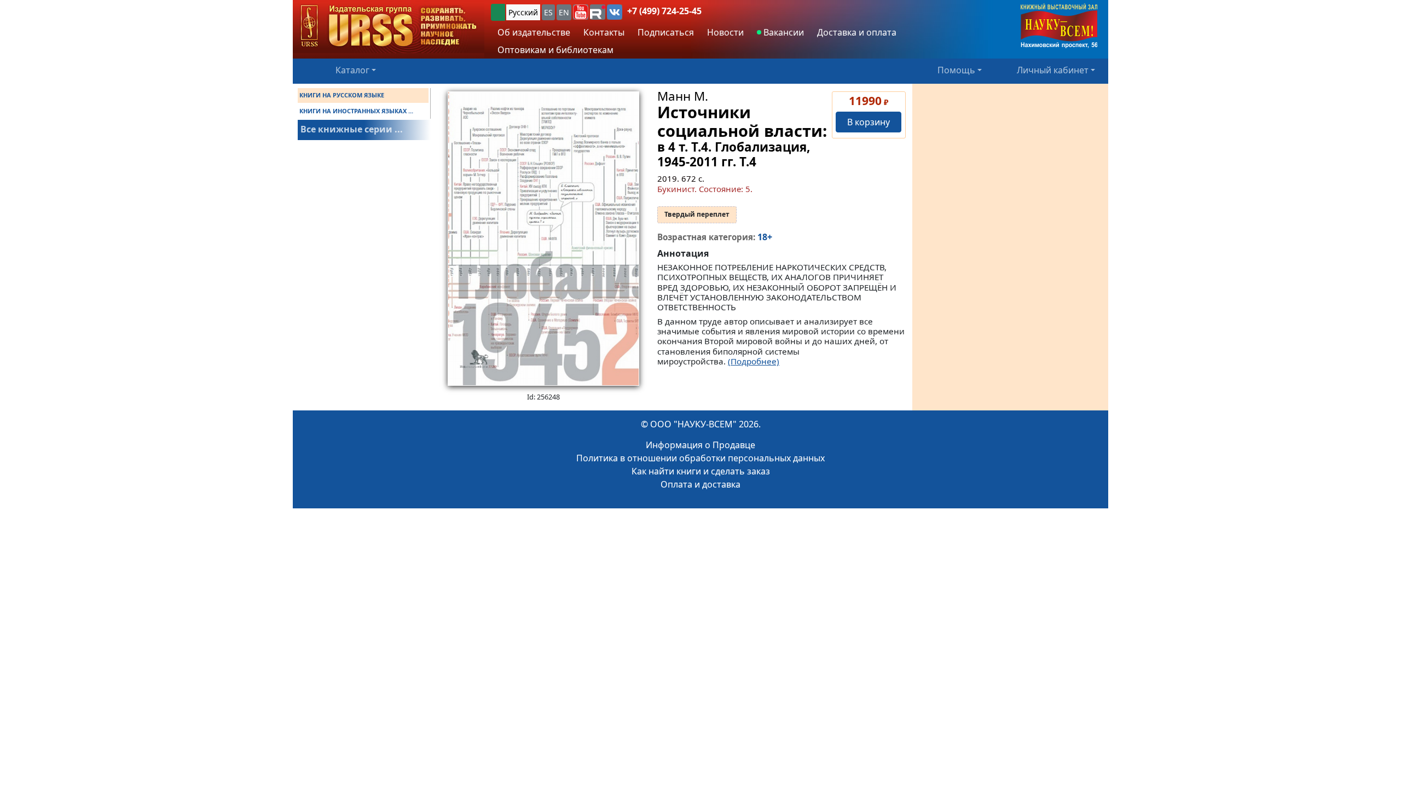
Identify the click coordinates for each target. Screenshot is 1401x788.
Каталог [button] (352, 70)
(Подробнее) (753, 361)
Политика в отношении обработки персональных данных (700, 458)
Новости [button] (725, 32)
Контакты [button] (603, 32)
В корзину (868, 122)
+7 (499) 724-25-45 (664, 11)
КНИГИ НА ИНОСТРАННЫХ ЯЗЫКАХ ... (356, 111)
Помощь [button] (956, 70)
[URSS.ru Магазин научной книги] (388, 26)
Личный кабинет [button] (1053, 70)
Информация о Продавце (700, 445)
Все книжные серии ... (351, 129)
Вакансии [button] (782, 32)
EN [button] (564, 12)
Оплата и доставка (700, 484)
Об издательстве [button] (533, 32)
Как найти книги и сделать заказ (701, 471)
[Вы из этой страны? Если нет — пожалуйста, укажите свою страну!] (498, 12)
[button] (580, 12)
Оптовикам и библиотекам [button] (555, 50)
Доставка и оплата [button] (856, 32)
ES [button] (548, 12)
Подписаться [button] (666, 32)
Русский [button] (523, 12)
